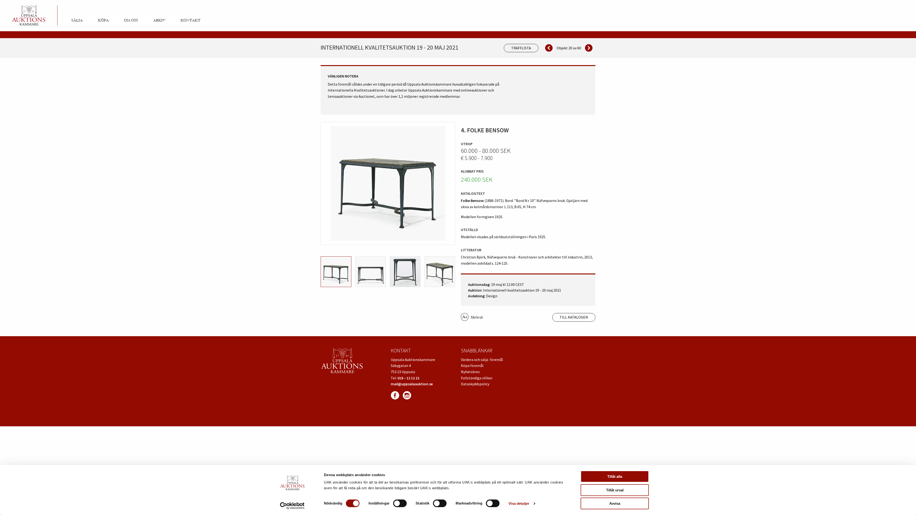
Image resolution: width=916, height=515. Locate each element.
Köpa (103, 20)
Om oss (131, 20)
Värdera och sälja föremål (482, 359)
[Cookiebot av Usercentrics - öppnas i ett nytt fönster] (292, 505)
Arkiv (159, 20)
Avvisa (614, 503)
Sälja (77, 20)
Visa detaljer (519, 503)
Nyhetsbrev (470, 371)
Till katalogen (574, 317)
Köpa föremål (472, 365)
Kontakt (190, 20)
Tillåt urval (615, 490)
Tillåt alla (614, 476)
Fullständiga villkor (477, 378)
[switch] (400, 503)
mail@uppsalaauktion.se (412, 383)
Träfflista (521, 48)
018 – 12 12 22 (408, 378)
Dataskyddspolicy (475, 383)
